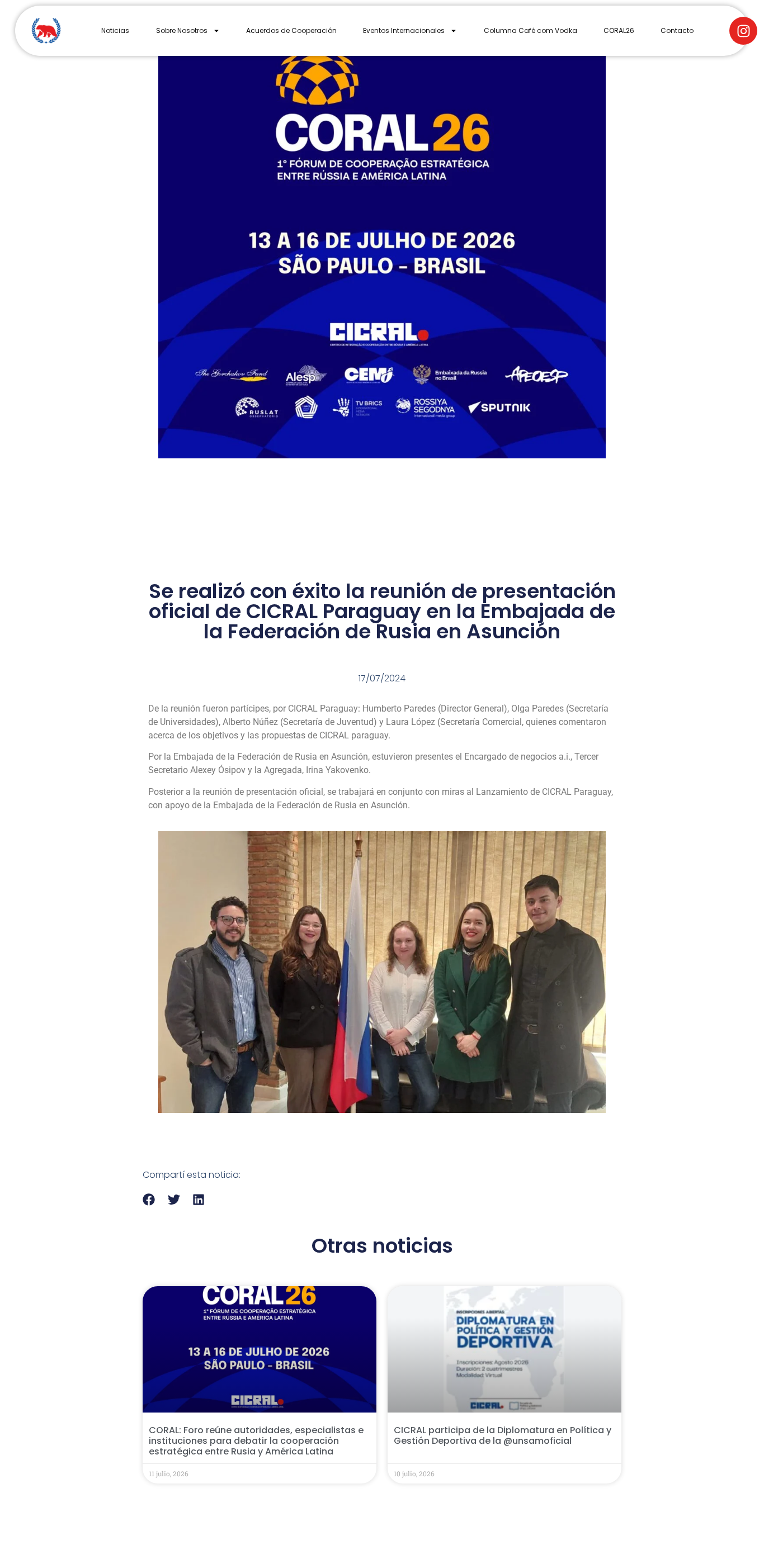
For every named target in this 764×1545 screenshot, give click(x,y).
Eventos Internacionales (404, 30)
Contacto (677, 30)
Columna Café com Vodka (530, 30)
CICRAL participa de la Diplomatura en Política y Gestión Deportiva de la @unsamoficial (502, 1435)
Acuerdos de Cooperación (291, 30)
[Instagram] (743, 31)
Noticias (115, 30)
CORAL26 (618, 30)
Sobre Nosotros (181, 30)
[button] (149, 1199)
